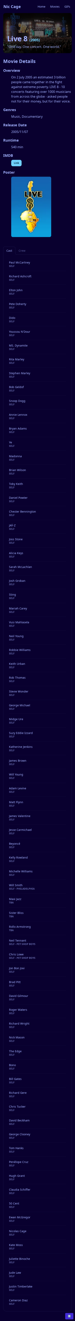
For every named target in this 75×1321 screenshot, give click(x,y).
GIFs (67, 6)
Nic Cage (12, 6)
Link (16, 163)
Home (41, 6)
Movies (55, 6)
